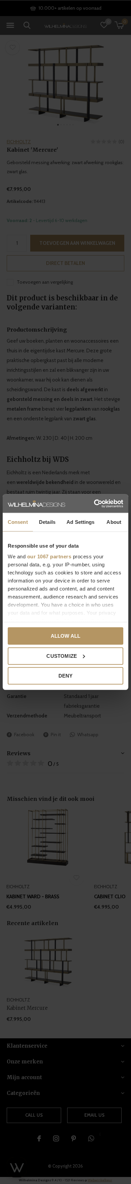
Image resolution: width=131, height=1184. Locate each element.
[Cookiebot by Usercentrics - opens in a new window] (94, 503)
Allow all (66, 636)
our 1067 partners (49, 556)
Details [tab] (47, 522)
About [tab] (113, 522)
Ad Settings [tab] (80, 522)
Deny (65, 676)
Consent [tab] (18, 522)
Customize (61, 655)
